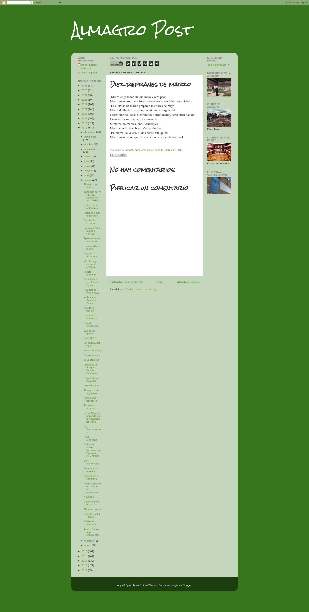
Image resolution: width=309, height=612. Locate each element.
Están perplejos (92, 350)
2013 (85, 565)
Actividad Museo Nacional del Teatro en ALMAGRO (92, 450)
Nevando (89, 497)
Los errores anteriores (91, 206)
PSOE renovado (90, 438)
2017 (85, 128)
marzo (88, 180)
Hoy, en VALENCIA (91, 255)
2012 (85, 570)
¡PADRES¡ (89, 338)
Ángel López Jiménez (89, 66)
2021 (85, 109)
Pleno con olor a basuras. (92, 214)
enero (88, 545)
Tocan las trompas (90, 407)
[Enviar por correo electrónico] (111, 155)
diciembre (90, 132)
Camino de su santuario (91, 477)
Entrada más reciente (126, 282)
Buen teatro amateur (90, 470)
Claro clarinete (92, 355)
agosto (88, 156)
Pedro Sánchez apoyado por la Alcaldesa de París (92, 417)
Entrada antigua (187, 282)
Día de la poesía (89, 309)
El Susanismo (91, 360)
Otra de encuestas (91, 324)
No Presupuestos (92, 429)
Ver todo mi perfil (87, 72)
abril (87, 175)
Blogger (187, 585)
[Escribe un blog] (115, 155)
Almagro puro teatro (91, 185)
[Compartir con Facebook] (122, 155)
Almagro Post (132, 30)
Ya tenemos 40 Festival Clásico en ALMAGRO (92, 196)
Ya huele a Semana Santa (90, 300)
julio (87, 161)
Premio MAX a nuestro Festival (92, 231)
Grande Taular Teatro (92, 515)
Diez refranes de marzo (91, 503)
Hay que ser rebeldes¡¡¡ (91, 291)
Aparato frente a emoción (92, 240)
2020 (85, 114)
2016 (85, 551)
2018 (85, 123)
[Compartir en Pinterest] (125, 155)
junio (87, 166)
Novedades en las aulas (92, 379)
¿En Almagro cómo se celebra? (91, 264)
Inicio (159, 282)
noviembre (90, 136)
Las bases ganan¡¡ (89, 332)
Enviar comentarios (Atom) (141, 289)
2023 (85, 99)
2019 (85, 118)
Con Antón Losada (89, 222)
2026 (85, 85)
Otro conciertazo (91, 462)
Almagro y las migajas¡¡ (91, 391)
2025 (85, 90)
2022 (85, 104)
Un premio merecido (90, 317)
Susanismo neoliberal (90, 399)
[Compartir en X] (118, 155)
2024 (85, 95)
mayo (87, 170)
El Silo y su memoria (90, 523)
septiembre (90, 149)
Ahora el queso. (93, 509)
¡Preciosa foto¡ (92, 385)
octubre (89, 144)
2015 (85, 556)
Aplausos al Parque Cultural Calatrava (90, 369)
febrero (88, 540)
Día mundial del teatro (92, 247)
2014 (85, 560)
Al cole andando (90, 273)
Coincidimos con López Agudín (91, 282)
